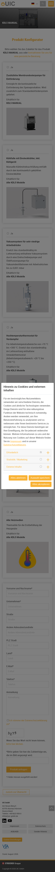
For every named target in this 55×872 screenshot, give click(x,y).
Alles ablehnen (18, 478)
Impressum (16, 441)
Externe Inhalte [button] (14, 466)
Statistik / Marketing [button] (16, 459)
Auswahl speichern (40, 478)
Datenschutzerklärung (15, 444)
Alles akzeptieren (41, 484)
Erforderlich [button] (12, 452)
